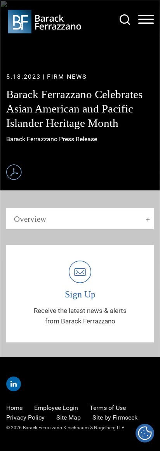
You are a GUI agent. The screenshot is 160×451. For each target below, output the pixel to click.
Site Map (68, 417)
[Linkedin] (13, 384)
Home (14, 407)
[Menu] (146, 20)
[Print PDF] (14, 172)
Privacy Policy (25, 417)
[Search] (125, 19)
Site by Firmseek (114, 417)
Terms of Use (108, 407)
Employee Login (56, 407)
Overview (30, 219)
